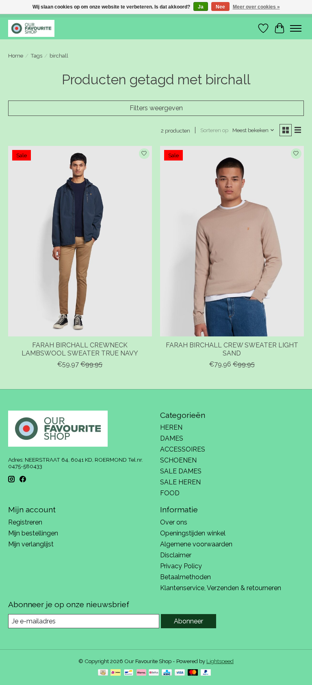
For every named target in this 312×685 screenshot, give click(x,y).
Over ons (173, 522)
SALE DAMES (181, 471)
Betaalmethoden (185, 577)
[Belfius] (154, 673)
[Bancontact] (129, 673)
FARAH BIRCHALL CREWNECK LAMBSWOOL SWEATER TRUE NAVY (80, 349)
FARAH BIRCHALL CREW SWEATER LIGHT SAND (232, 349)
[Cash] (103, 673)
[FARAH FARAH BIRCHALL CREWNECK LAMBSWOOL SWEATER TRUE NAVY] (80, 241)
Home (15, 55)
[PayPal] (206, 673)
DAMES (171, 438)
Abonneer (188, 621)
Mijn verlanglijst (31, 544)
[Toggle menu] (296, 28)
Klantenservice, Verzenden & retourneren (220, 588)
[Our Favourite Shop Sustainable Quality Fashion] (31, 28)
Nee (220, 7)
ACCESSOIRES (182, 449)
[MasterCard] (193, 673)
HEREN (171, 427)
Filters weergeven (156, 108)
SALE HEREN (180, 482)
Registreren (25, 522)
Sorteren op (214, 130)
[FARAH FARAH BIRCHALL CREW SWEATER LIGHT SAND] (232, 241)
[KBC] (167, 673)
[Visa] (180, 673)
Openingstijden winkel (192, 533)
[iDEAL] (115, 673)
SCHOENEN (178, 460)
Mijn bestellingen (33, 533)
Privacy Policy (181, 566)
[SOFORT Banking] (141, 673)
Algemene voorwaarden (196, 544)
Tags (36, 55)
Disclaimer (175, 555)
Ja (201, 7)
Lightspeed (220, 661)
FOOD (170, 493)
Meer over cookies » (256, 7)
